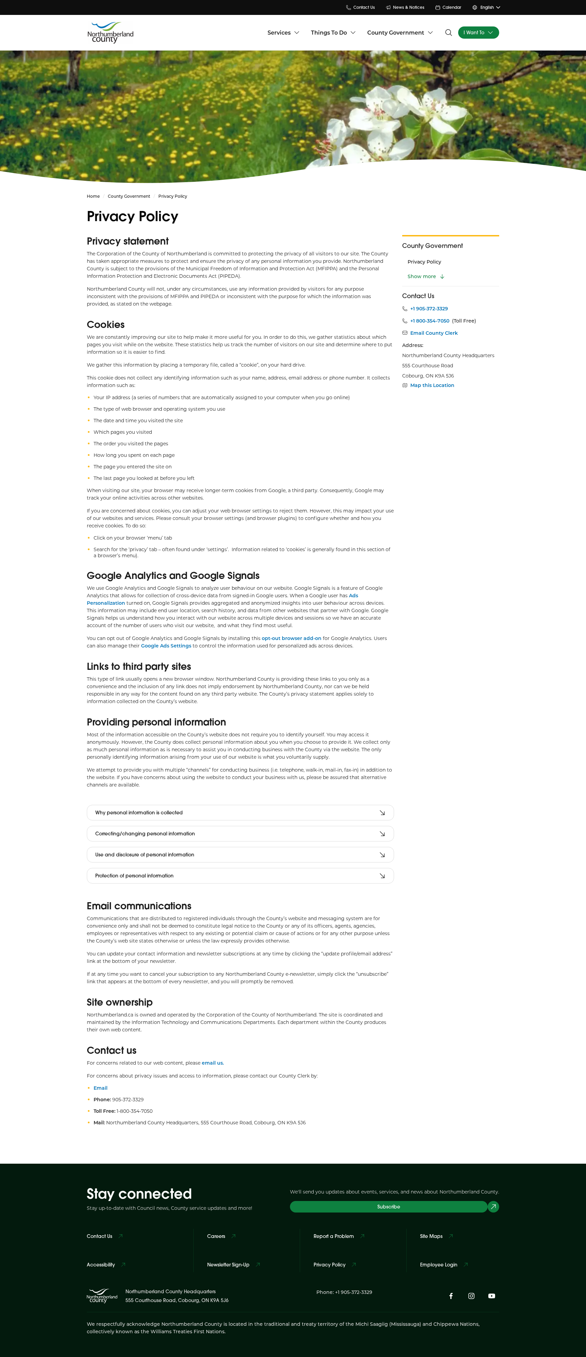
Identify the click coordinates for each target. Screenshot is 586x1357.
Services (279, 32)
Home (93, 196)
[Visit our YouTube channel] (491, 1295)
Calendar (452, 7)
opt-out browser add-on (291, 638)
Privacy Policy (424, 261)
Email (101, 1088)
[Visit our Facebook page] (451, 1295)
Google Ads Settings (166, 645)
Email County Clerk (434, 333)
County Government (395, 32)
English (487, 7)
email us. (213, 1063)
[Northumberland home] (110, 32)
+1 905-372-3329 (429, 309)
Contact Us (364, 7)
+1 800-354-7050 (429, 321)
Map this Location (432, 385)
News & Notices (408, 7)
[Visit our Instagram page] (471, 1295)
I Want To (474, 33)
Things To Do (329, 32)
